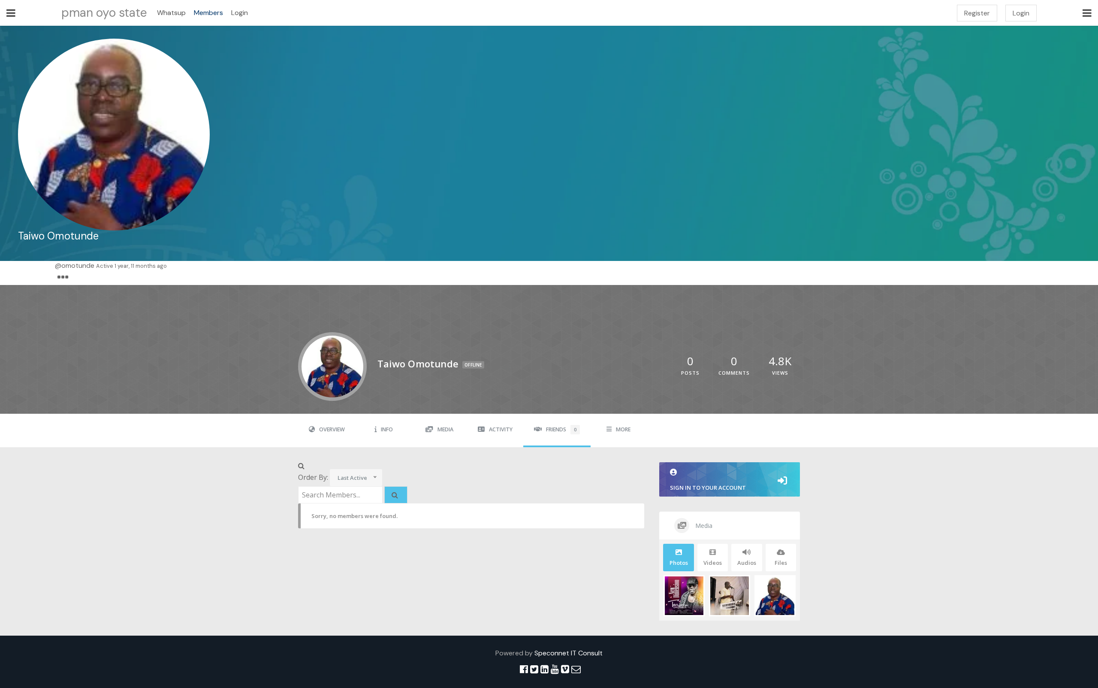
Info (387, 429)
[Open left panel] (10, 13)
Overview (332, 429)
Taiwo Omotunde (58, 235)
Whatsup (171, 12)
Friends (561, 429)
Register (977, 13)
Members (208, 12)
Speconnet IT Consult (568, 653)
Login (239, 12)
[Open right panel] (1087, 13)
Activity (501, 429)
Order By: (313, 477)
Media (445, 429)
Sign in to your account (708, 487)
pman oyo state (104, 13)
